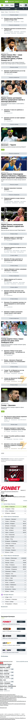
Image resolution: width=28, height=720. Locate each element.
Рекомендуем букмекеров (8, 616)
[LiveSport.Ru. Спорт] (14, 692)
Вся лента (20, 696)
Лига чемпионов (11, 697)
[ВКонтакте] (14, 709)
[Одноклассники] (14, 712)
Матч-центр (4, 500)
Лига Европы (18, 697)
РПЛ (1, 697)
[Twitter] (14, 710)
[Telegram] (14, 711)
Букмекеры (5, 702)
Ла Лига (24, 697)
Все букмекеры (4, 656)
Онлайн (6, 694)
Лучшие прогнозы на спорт (6, 661)
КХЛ (4, 699)
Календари (6, 696)
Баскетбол (6, 703)
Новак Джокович (5, 8)
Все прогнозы (25, 661)
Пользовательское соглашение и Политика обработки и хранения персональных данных (13, 718)
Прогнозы (13, 696)
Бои (21, 5)
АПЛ (22, 697)
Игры (7, 705)
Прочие (2, 703)
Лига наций (4, 697)
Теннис (16, 5)
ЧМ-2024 (12, 699)
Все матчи (25, 500)
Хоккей (11, 5)
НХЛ (6, 699)
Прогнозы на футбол (19, 661)
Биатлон (10, 703)
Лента (16, 8)
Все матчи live (4, 606)
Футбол (7, 5)
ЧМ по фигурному (16, 703)
